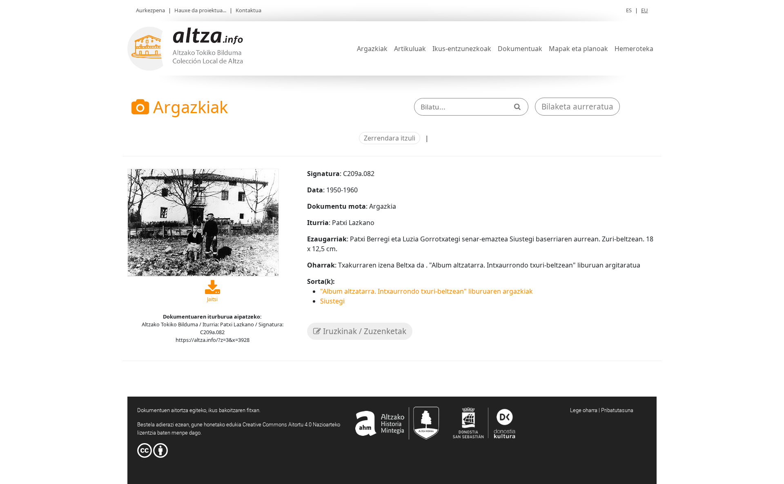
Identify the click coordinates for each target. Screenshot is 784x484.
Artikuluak (410, 48)
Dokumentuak (520, 48)
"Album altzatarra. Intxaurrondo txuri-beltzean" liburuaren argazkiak (426, 291)
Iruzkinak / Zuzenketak (363, 331)
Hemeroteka (634, 48)
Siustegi (332, 301)
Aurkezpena (150, 10)
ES (629, 10)
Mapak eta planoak (578, 48)
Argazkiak (372, 48)
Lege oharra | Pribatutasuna (601, 410)
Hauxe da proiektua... (200, 10)
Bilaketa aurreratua (577, 106)
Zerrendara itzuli (389, 138)
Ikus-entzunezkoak (461, 48)
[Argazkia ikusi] (203, 221)
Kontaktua (248, 10)
